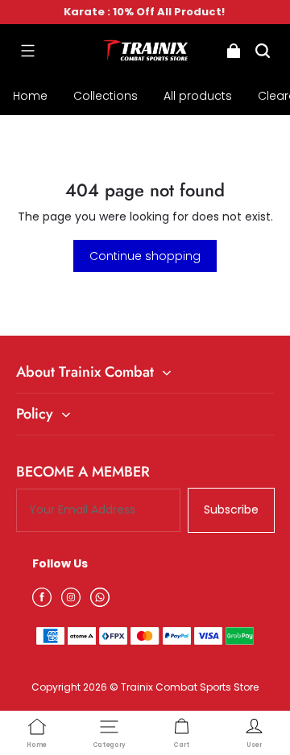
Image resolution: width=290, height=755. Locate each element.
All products (198, 96)
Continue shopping (145, 256)
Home (30, 96)
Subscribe (231, 509)
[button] (27, 50)
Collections (105, 96)
